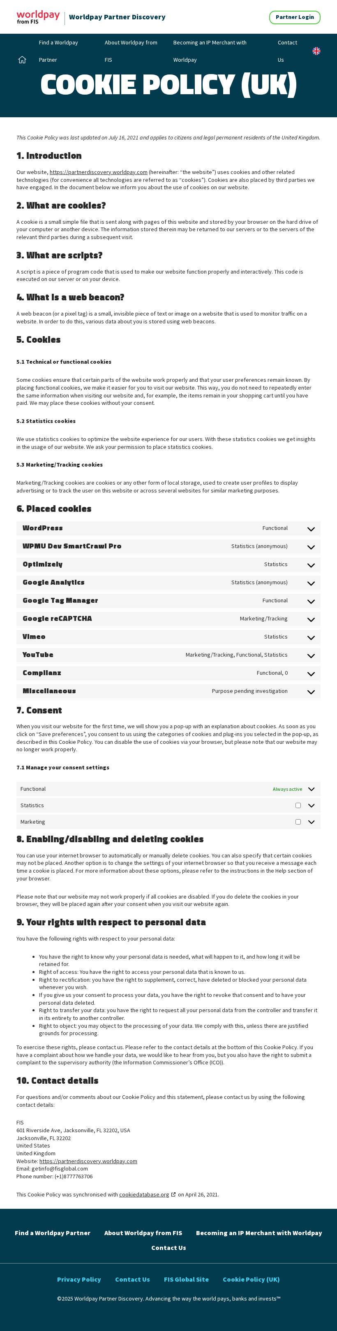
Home (23, 59)
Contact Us (287, 51)
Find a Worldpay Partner (58, 51)
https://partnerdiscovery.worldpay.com (99, 172)
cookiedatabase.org (144, 1194)
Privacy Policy (79, 1279)
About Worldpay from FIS (131, 51)
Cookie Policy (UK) (251, 1279)
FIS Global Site (186, 1279)
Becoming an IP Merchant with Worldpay (210, 51)
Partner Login (295, 17)
